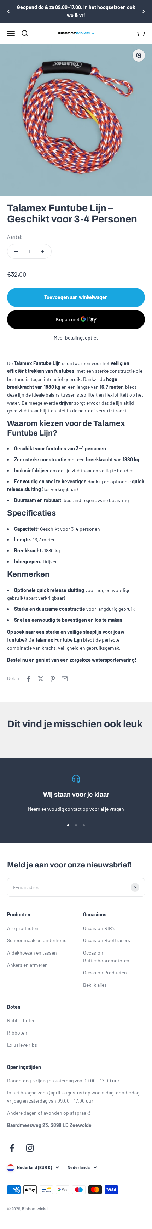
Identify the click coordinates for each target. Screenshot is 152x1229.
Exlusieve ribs (22, 1045)
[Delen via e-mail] (65, 679)
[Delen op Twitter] (41, 679)
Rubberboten (21, 1020)
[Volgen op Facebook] (12, 1148)
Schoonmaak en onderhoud (37, 940)
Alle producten (23, 928)
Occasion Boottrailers (106, 940)
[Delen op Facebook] (29, 679)
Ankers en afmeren (27, 965)
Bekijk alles (95, 985)
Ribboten (17, 1033)
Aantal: (15, 237)
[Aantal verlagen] (16, 251)
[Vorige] (8, 11)
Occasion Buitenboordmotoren (106, 956)
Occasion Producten (105, 972)
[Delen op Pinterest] (53, 679)
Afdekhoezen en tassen (32, 953)
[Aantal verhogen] (42, 251)
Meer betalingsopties (76, 338)
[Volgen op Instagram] (30, 1148)
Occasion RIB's (99, 928)
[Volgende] (143, 11)
